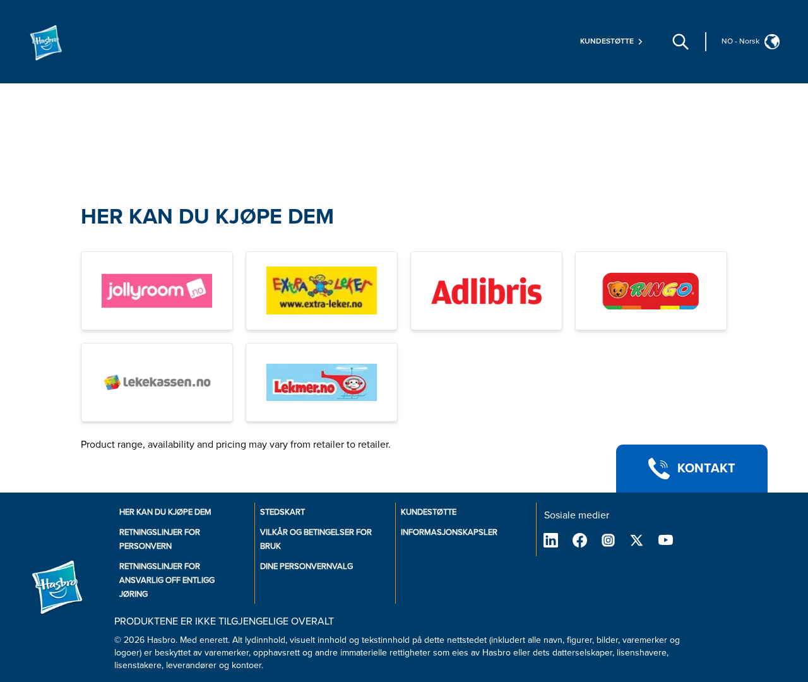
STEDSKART (282, 512)
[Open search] (680, 41)
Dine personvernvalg (306, 566)
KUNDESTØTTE (428, 512)
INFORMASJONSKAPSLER (449, 532)
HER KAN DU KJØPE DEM (207, 217)
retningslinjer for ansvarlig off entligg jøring (167, 580)
